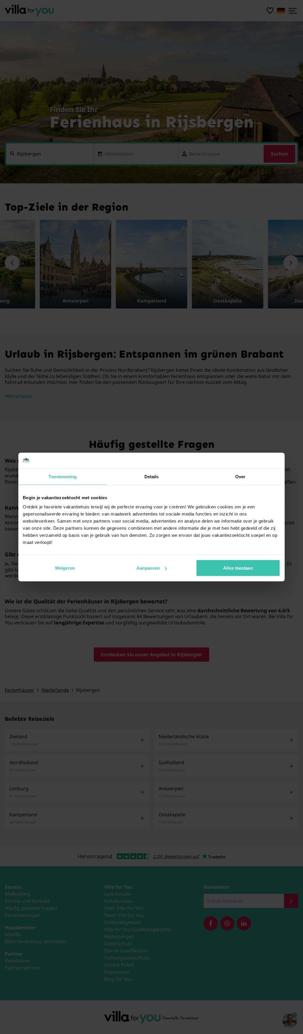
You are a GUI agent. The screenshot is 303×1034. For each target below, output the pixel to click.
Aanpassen (148, 568)
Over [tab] (240, 476)
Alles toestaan (238, 568)
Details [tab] (151, 476)
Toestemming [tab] (63, 476)
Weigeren (65, 568)
